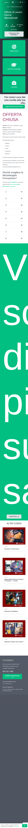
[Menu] (13, 2)
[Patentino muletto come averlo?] (14, 628)
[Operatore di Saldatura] (14, 598)
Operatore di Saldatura (11, 611)
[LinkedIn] (24, 2)
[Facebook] (16, 2)
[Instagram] (22, 2)
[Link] (6, 2)
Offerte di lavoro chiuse (16, 6)
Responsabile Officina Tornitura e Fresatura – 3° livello (13, 580)
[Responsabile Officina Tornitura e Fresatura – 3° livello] (14, 566)
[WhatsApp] (18, 2)
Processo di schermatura (11, 549)
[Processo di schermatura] (14, 536)
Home (8, 6)
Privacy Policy (16, 826)
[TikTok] (20, 2)
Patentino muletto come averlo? (13, 642)
